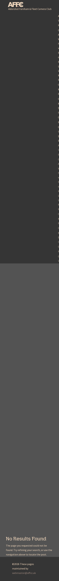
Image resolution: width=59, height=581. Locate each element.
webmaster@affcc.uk (24, 573)
